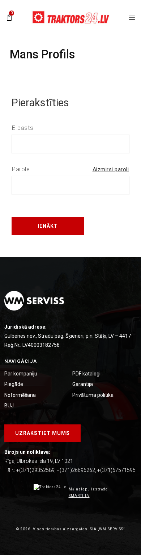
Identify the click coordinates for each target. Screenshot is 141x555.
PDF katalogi (86, 374)
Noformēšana (20, 395)
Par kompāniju (20, 374)
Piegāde (13, 384)
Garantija (82, 384)
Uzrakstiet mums (42, 433)
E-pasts (23, 127)
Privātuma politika (93, 395)
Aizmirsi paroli (111, 169)
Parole (21, 169)
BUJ (9, 405)
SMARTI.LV (79, 496)
